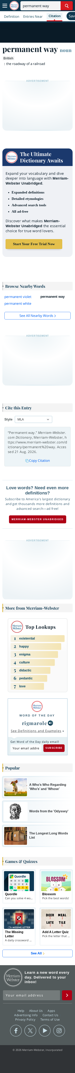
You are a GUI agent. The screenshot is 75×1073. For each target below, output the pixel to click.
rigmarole (34, 723)
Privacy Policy (26, 1019)
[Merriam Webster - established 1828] (14, 5)
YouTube (45, 1031)
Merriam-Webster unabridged (38, 519)
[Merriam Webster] (37, 706)
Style (8, 419)
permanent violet (17, 296)
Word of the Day (37, 715)
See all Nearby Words (36, 315)
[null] (50, 723)
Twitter (30, 1031)
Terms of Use (50, 1019)
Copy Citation (39, 460)
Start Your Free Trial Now (34, 244)
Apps (52, 1011)
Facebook (16, 1031)
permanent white (17, 303)
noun (66, 50)
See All (36, 953)
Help (21, 1011)
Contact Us (51, 1015)
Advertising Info (26, 1015)
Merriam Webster (13, 977)
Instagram (59, 1031)
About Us (36, 1011)
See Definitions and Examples (36, 731)
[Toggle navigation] (5, 6)
